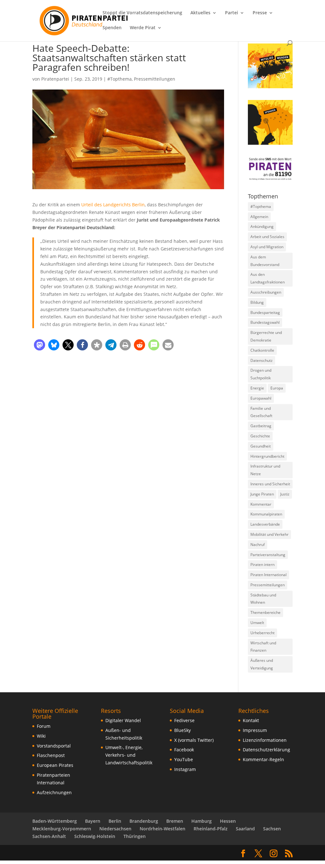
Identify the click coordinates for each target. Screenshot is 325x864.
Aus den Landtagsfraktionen (267, 278)
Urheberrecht (262, 632)
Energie (257, 388)
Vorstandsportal (54, 746)
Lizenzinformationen (265, 740)
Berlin (115, 821)
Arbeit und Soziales (267, 236)
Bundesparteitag (265, 312)
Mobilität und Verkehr (269, 534)
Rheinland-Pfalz (211, 829)
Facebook (184, 750)
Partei (231, 13)
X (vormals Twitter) (194, 740)
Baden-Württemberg (54, 821)
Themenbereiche (265, 612)
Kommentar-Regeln (263, 759)
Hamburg (201, 821)
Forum (43, 726)
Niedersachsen (115, 829)
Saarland (245, 829)
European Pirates (55, 765)
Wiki (41, 736)
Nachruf (257, 544)
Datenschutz (261, 360)
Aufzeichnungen (54, 792)
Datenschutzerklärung (266, 750)
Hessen (228, 821)
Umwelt (257, 622)
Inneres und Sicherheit (270, 484)
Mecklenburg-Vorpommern (61, 829)
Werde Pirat (143, 27)
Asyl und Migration (266, 246)
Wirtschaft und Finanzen (263, 646)
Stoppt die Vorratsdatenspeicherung (142, 13)
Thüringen (134, 836)
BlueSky (182, 730)
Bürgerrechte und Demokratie (266, 336)
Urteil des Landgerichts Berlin (113, 205)
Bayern (92, 821)
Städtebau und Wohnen (263, 598)
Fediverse (184, 720)
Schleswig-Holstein (94, 836)
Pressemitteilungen (154, 79)
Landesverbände (265, 524)
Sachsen (272, 829)
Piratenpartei (55, 79)
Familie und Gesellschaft (261, 412)
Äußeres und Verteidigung (261, 664)
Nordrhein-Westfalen (162, 829)
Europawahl (260, 398)
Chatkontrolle (262, 350)
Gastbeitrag (260, 426)
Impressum (255, 730)
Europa (276, 388)
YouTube (183, 759)
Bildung (257, 302)
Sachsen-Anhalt (49, 836)
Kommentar (260, 504)
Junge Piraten (262, 494)
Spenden (112, 27)
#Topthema (119, 79)
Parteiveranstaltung (267, 554)
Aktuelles (200, 13)
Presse (260, 13)
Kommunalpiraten (266, 514)
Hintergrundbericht (267, 456)
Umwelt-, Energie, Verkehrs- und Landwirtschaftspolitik (128, 755)
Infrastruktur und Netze (265, 469)
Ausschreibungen (265, 292)
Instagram (185, 769)
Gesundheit (260, 446)
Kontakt (251, 720)
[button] (39, 344)
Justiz (284, 494)
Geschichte (260, 436)
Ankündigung (262, 226)
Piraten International (268, 574)
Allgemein (259, 216)
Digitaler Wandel (123, 720)
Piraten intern (262, 564)
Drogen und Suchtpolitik (260, 374)
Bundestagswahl (265, 322)
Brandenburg (143, 821)
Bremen (174, 821)
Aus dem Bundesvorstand (264, 260)
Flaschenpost (51, 755)
